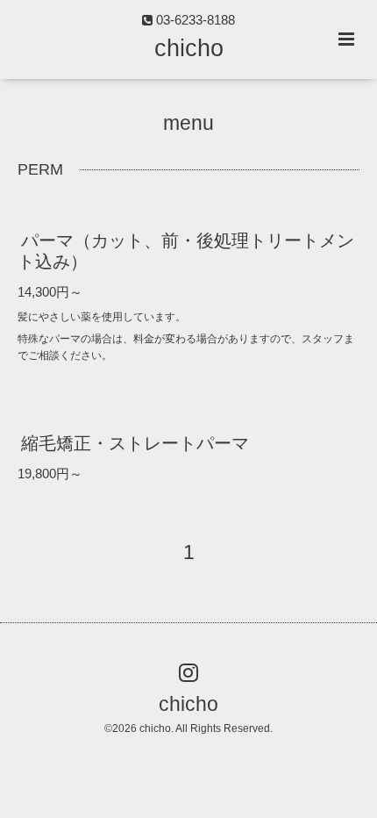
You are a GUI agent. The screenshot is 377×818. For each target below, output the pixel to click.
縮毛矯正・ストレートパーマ (135, 442)
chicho (189, 48)
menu (188, 123)
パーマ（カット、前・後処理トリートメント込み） (186, 250)
